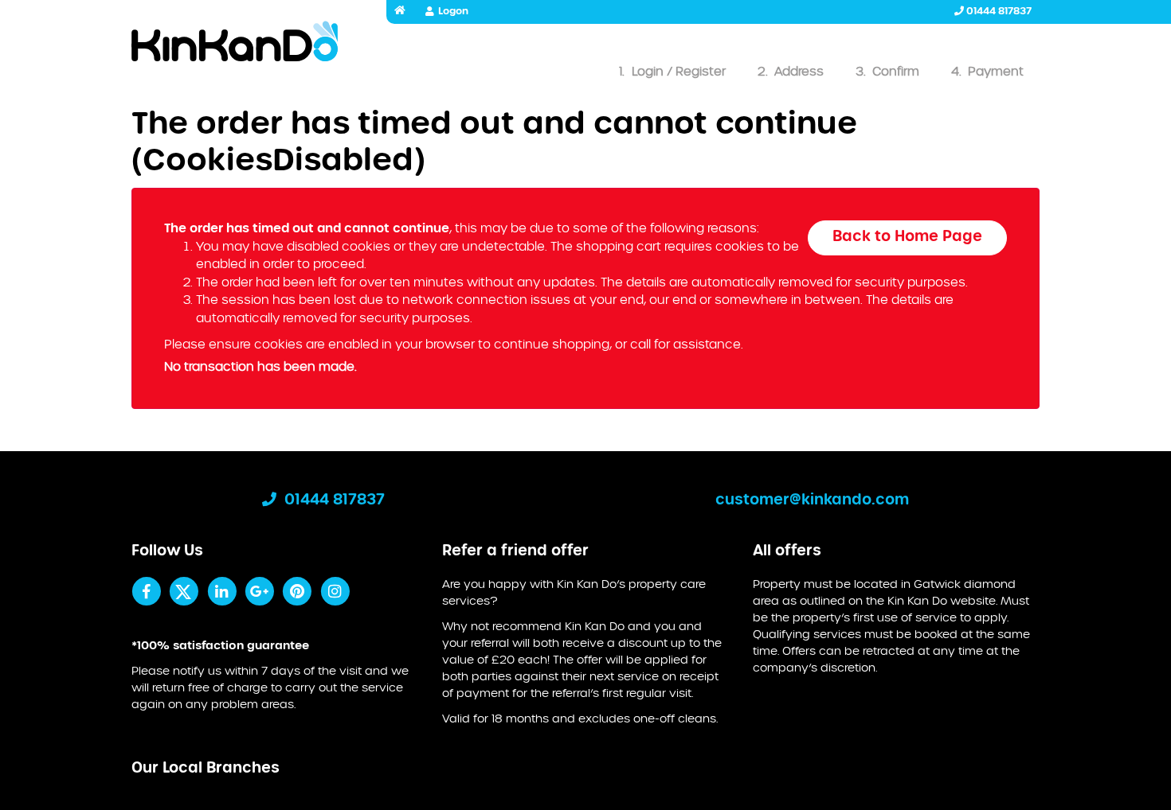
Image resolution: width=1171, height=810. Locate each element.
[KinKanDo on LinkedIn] (222, 591)
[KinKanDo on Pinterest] (296, 591)
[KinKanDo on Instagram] (335, 591)
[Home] (235, 44)
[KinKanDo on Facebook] (146, 591)
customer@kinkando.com (812, 500)
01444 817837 (998, 11)
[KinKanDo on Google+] (259, 591)
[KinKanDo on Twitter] (183, 591)
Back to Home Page (907, 237)
